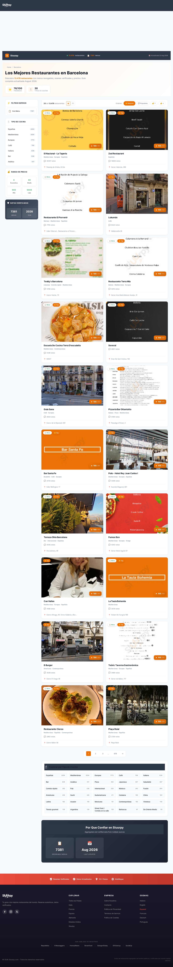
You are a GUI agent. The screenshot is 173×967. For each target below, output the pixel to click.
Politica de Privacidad (112, 909)
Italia (70, 905)
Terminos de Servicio (112, 913)
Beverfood (88, 946)
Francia (71, 909)
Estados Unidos (75, 922)
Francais (143, 913)
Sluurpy (72, 926)
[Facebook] (4, 911)
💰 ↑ (154, 103)
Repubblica (45, 946)
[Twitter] (17, 911)
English (142, 905)
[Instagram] (10, 911)
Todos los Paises (75, 901)
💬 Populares (143, 103)
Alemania (72, 918)
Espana (71, 913)
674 (115, 754)
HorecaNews (74, 946)
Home (9, 67)
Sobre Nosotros (110, 901)
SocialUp (129, 946)
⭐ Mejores (129, 103)
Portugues (144, 922)
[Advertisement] (86, 29)
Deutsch (143, 918)
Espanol (143, 909)
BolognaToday (102, 946)
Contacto (107, 905)
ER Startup (117, 946)
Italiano (142, 901)
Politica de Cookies (111, 918)
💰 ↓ (162, 103)
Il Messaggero (59, 946)
